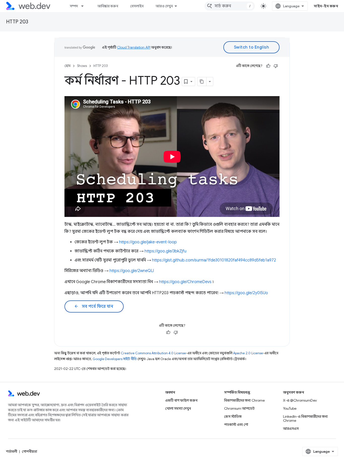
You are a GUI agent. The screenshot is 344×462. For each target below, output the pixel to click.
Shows (82, 66)
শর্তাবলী (11, 451)
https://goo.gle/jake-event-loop (148, 242)
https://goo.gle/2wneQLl (132, 270)
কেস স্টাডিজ (233, 416)
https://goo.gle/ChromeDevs (185, 281)
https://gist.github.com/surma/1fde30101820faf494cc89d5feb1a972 (214, 260)
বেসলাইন (137, 6)
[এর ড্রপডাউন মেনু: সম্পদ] (84, 6)
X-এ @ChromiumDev (300, 400)
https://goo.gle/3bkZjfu (165, 251)
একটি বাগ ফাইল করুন (181, 400)
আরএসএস (291, 428)
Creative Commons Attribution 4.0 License (153, 353)
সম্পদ (74, 6)
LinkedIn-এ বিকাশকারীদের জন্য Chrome (305, 418)
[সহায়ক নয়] (276, 66)
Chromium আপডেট (239, 408)
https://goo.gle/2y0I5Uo (246, 292)
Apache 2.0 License (248, 353)
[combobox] (229, 6)
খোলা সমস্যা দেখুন (178, 408)
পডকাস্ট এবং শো (236, 424)
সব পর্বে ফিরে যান (93, 306)
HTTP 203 (17, 22)
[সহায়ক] (268, 66)
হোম (67, 66)
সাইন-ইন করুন (326, 6)
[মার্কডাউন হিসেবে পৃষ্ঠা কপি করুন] (202, 81)
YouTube (289, 408)
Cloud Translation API (133, 47)
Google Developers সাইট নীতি (115, 359)
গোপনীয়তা (29, 451)
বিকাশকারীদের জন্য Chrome (244, 400)
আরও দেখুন (164, 6)
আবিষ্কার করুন (107, 6)
